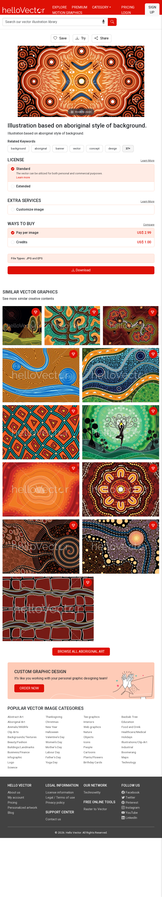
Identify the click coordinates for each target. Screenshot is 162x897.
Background (18, 148)
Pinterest (131, 802)
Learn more (23, 177)
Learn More (147, 160)
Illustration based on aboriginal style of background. (68, 312)
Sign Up (152, 9)
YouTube (131, 813)
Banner (60, 148)
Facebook (132, 792)
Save (62, 38)
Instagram (132, 808)
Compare (148, 224)
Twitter (130, 797)
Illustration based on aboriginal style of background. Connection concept (128, 315)
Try (83, 38)
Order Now (29, 688)
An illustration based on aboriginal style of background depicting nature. (115, 411)
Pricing (127, 7)
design (112, 148)
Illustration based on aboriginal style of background (33, 411)
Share (104, 38)
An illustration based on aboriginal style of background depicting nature (21, 317)
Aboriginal (41, 148)
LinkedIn (131, 818)
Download (82, 270)
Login (126, 13)
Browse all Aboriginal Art (81, 652)
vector (77, 148)
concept (94, 148)
